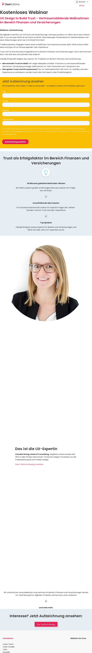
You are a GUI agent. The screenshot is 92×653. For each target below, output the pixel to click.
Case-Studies (9, 646)
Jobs (5, 649)
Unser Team (8, 644)
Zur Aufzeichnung (46, 624)
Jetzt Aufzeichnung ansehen (29, 464)
